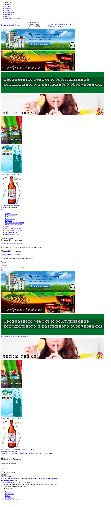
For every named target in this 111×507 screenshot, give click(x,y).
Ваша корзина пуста (55, 26)
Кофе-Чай (8, 221)
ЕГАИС (8, 16)
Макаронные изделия (13, 228)
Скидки (8, 8)
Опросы (8, 6)
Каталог (8, 5)
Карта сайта (9, 494)
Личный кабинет (54, 24)
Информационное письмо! (11, 255)
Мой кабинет (13, 453)
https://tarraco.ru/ (6, 449)
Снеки (7, 226)
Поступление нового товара (11, 244)
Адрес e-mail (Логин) (8, 464)
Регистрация (66, 24)
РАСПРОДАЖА (11, 215)
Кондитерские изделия (13, 225)
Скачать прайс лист (12, 500)
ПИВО (7, 217)
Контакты (8, 14)
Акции (7, 213)
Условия (8, 10)
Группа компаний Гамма (10, 25)
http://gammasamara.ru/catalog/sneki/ (13, 336)
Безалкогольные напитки (14, 223)
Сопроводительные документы (31, 453)
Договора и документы (13, 18)
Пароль (3, 468)
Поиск (7, 496)
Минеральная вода (12, 234)
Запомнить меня (9, 472)
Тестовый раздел (11, 232)
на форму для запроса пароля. (19, 482)
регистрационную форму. (47, 478)
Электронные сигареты (14, 230)
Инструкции (10, 498)
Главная (4, 453)
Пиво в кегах (10, 219)
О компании (9, 12)
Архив (3, 262)
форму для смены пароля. (48, 484)
